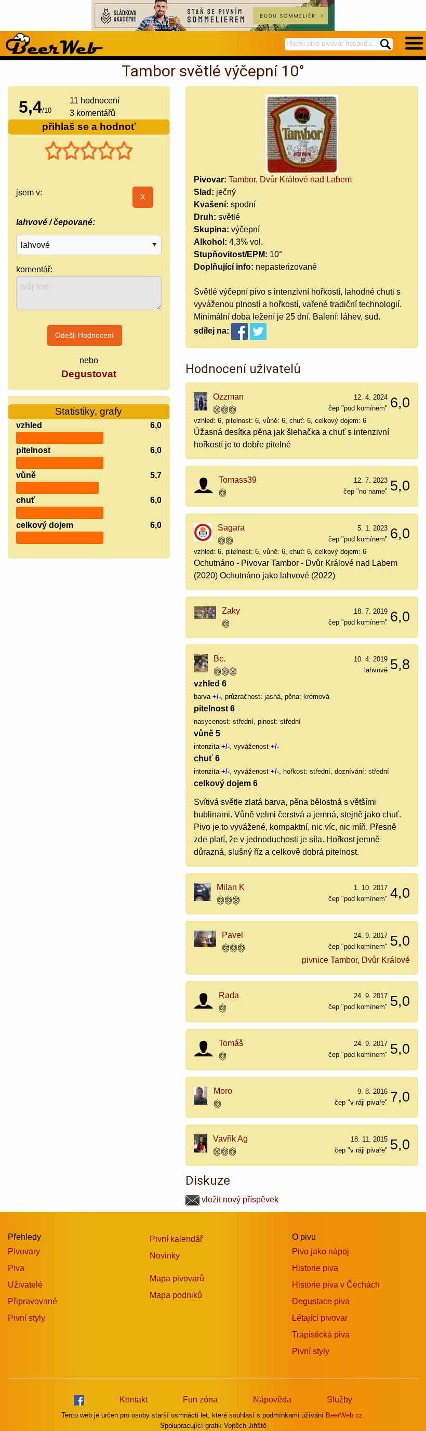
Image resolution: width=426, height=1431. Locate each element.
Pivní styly (26, 1318)
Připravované (32, 1301)
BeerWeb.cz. (345, 1415)
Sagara (231, 527)
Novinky (165, 1255)
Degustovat (88, 373)
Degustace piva (321, 1301)
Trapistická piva (321, 1334)
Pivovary (24, 1251)
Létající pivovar (320, 1318)
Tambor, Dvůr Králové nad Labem (290, 179)
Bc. (219, 658)
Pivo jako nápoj (320, 1251)
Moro (223, 1090)
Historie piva (315, 1268)
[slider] (89, 151)
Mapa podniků (176, 1295)
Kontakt (133, 1399)
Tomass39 (238, 479)
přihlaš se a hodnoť (89, 126)
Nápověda (272, 1399)
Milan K (231, 887)
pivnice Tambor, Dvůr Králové (356, 960)
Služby (339, 1399)
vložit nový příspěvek (238, 1199)
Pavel (232, 935)
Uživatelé (25, 1284)
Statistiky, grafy (88, 411)
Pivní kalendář (176, 1239)
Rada (229, 995)
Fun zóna (200, 1399)
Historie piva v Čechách (336, 1284)
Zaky (231, 610)
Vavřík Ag (230, 1138)
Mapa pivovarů (177, 1278)
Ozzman (228, 396)
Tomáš (231, 1043)
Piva (16, 1268)
